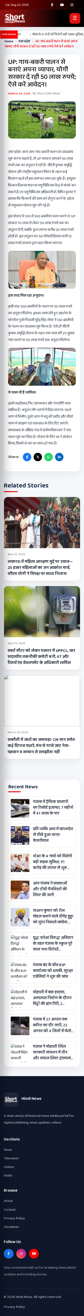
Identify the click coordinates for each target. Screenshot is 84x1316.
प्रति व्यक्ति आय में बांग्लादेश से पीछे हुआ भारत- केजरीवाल (53, 835)
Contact (10, 1210)
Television (11, 1158)
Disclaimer (11, 1227)
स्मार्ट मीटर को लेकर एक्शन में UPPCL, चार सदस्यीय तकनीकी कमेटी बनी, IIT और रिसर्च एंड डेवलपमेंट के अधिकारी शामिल (41, 656)
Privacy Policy (14, 1218)
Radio (8, 1175)
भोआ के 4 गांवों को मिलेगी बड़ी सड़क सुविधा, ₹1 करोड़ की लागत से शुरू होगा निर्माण (52, 862)
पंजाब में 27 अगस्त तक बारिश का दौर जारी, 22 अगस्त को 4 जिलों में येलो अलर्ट (52, 1025)
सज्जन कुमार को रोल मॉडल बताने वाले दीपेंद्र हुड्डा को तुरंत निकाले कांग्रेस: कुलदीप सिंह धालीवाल (53, 916)
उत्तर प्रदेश (24, 41)
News (8, 1150)
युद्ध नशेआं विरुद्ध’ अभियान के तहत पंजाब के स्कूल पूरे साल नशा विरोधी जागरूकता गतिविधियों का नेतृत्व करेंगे (53, 944)
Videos (9, 1167)
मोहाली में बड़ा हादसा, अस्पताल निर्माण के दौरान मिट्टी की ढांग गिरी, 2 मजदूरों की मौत (52, 998)
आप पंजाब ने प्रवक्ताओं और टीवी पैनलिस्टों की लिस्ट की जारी (50, 889)
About (8, 1201)
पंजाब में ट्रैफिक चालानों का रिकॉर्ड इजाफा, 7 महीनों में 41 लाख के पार (53, 808)
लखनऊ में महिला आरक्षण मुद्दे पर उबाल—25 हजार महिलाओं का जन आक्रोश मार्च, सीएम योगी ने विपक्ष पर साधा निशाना (40, 567)
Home (9, 41)
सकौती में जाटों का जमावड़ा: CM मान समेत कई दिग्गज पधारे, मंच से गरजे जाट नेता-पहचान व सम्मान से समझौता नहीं (41, 745)
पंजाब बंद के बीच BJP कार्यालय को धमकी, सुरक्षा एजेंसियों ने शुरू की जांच (53, 971)
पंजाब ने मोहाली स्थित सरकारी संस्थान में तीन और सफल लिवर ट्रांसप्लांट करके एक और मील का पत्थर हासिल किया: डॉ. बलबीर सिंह (53, 1052)
